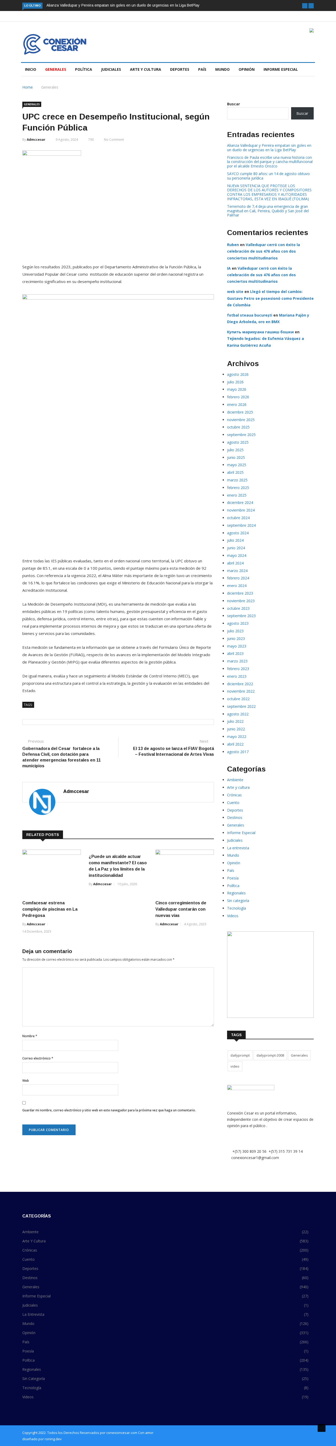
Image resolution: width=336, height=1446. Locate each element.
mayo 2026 (236, 389)
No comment (114, 139)
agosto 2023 (238, 623)
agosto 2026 (238, 374)
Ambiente (235, 779)
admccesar (36, 139)
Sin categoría (238, 900)
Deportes (179, 69)
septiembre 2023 (241, 615)
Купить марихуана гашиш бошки (260, 331)
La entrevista (238, 847)
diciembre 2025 (240, 412)
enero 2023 (236, 676)
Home (27, 87)
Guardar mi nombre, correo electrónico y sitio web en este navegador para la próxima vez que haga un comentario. (109, 1110)
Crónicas (234, 794)
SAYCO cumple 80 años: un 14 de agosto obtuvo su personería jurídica (268, 176)
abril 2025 (235, 472)
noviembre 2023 (241, 600)
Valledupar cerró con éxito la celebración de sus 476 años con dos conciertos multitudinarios (263, 251)
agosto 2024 (238, 532)
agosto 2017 (238, 751)
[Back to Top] (322, 1428)
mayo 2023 (236, 646)
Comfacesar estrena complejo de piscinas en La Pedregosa (49, 909)
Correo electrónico (37, 1058)
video (234, 1066)
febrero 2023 (238, 668)
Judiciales (111, 69)
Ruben (233, 244)
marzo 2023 (237, 661)
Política (83, 69)
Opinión (247, 69)
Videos (232, 915)
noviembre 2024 (241, 510)
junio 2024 (236, 547)
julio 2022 (235, 721)
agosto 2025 (238, 442)
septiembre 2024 (241, 525)
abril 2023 (235, 653)
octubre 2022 (238, 698)
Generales (55, 69)
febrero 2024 (238, 577)
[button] (304, 5)
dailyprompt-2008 (270, 1055)
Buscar (233, 103)
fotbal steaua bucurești (249, 315)
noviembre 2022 (241, 691)
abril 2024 (235, 563)
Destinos (234, 817)
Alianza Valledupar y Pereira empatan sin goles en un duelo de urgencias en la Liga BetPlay (123, 5)
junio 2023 (236, 638)
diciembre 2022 (240, 683)
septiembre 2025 (241, 434)
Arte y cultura (145, 69)
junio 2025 (236, 457)
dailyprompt (240, 1055)
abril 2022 (235, 744)
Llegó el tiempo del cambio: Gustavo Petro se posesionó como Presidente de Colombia (270, 298)
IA (229, 268)
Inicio (30, 69)
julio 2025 (235, 449)
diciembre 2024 (240, 502)
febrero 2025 (238, 487)
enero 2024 (236, 585)
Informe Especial (281, 69)
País (202, 69)
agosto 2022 (238, 713)
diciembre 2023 (240, 593)
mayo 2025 (236, 464)
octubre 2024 (238, 517)
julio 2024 (235, 540)
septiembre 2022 (241, 706)
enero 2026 (236, 404)
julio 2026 (235, 381)
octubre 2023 (238, 608)
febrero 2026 (238, 396)
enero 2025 (236, 495)
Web (25, 1080)
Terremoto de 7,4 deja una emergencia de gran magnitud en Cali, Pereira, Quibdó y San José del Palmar (268, 211)
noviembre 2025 (241, 419)
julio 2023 (235, 630)
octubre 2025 (238, 427)
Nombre (29, 1036)
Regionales (236, 892)
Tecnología (236, 908)
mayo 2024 (236, 555)
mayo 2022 (236, 736)
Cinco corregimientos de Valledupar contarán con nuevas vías (180, 909)
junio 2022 (236, 728)
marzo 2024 (237, 570)
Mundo (222, 69)
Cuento (233, 802)
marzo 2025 (237, 479)
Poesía (233, 878)
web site (235, 291)
